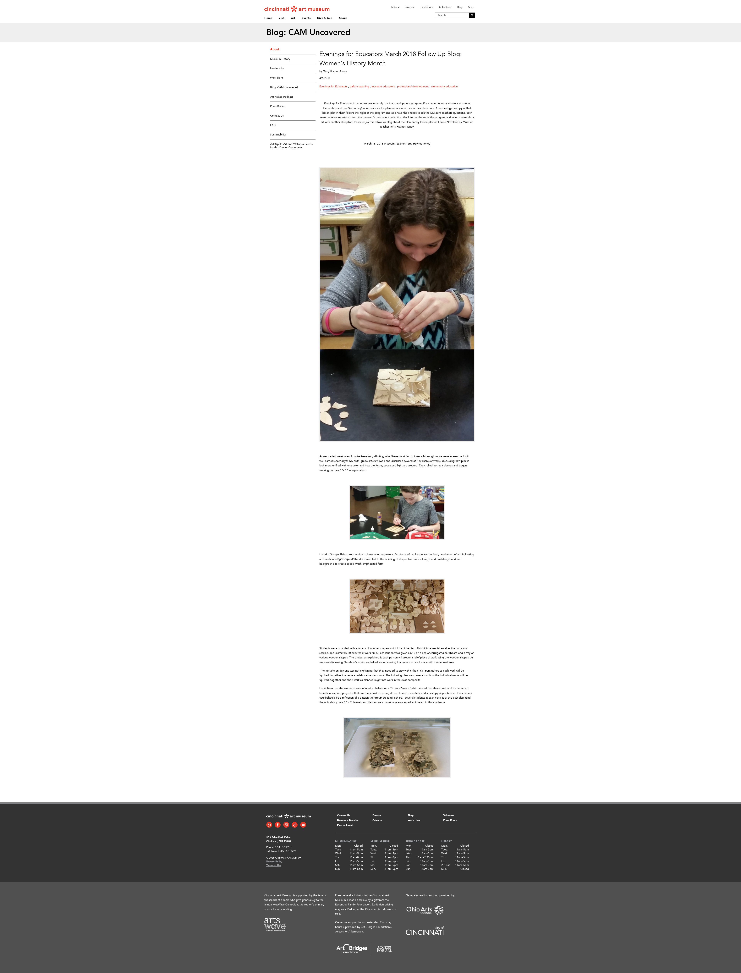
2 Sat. (446, 865)
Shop (471, 7)
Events (306, 18)
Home (268, 18)
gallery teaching (359, 86)
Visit (281, 18)
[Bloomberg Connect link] (269, 825)
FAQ (273, 125)
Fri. (337, 861)
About (343, 18)
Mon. (338, 845)
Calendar (410, 7)
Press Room (277, 106)
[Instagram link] (286, 825)
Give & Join (324, 18)
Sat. (337, 865)
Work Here (276, 78)
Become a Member (348, 820)
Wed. (338, 853)
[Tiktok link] (295, 825)
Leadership (277, 68)
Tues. (338, 849)
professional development (413, 86)
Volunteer (448, 815)
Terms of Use (273, 865)
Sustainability (278, 134)
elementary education (444, 86)
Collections (445, 7)
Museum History (280, 59)
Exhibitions (427, 7)
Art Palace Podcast (281, 97)
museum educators (383, 86)
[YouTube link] (303, 825)
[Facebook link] (278, 825)
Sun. (338, 869)
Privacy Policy (274, 861)
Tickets (395, 7)
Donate (376, 815)
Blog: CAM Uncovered (284, 87)
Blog (460, 7)
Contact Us (277, 115)
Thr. (337, 857)
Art (293, 18)
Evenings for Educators (333, 86)
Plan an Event (345, 825)
